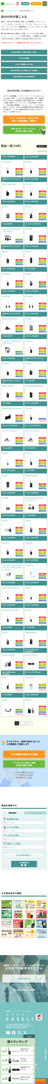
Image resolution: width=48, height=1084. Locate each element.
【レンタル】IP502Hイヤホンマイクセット (11, 342)
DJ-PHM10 (29, 565)
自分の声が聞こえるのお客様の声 (24, 77)
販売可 (19, 169)
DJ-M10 (28, 587)
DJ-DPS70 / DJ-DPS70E (10, 610)
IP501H (4, 632)
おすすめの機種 (24, 58)
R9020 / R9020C (31, 655)
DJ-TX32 (5, 206)
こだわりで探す (11, 11)
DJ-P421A (28, 296)
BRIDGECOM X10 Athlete (34, 386)
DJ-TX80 (28, 318)
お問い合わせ (36, 4)
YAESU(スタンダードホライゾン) (11, 180)
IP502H (28, 520)
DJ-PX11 (28, 251)
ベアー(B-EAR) (30, 380)
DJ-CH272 (5, 543)
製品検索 (25, 4)
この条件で (24, 864)
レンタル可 (19, 239)
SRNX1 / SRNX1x (8, 386)
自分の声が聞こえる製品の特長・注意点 (24, 52)
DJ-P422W (6, 274)
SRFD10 (28, 363)
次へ (29, 723)
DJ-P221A (28, 341)
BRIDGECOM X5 (30, 632)
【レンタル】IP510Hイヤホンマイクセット (11, 230)
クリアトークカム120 (9, 430)
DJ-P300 (28, 610)
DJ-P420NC (6, 162)
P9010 (4, 677)
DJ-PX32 (28, 206)
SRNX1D (5, 251)
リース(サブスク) (13, 36)
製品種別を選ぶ (13, 819)
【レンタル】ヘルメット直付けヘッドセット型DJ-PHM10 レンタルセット (12, 567)
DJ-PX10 (5, 475)
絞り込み (41, 146)
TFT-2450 (28, 229)
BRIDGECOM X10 (31, 475)
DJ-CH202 (29, 543)
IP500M (5, 700)
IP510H (28, 274)
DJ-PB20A (5, 363)
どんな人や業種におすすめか (24, 64)
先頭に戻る (45, 1055)
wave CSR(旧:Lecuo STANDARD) (32, 650)
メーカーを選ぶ (13, 827)
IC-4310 (28, 453)
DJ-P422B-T (6, 296)
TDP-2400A (29, 677)
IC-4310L (5, 453)
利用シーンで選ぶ (14, 843)
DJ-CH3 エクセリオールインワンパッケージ (35, 499)
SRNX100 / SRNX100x (10, 318)
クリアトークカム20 (32, 430)
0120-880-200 (24, 989)
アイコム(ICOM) (7, 224)
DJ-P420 (28, 162)
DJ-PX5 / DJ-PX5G (8, 655)
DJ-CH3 (4, 520)
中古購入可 (42, 714)
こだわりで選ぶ (13, 835)
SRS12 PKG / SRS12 (9, 184)
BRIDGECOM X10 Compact (11, 408)
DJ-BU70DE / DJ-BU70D (10, 587)
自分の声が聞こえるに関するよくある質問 (24, 70)
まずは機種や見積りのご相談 (24, 754)
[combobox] (24, 822)
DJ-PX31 (28, 700)
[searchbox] (24, 822)
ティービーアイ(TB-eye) (33, 224)
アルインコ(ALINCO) (8, 156)
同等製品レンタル (19, 171)
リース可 (19, 174)
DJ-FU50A (29, 408)
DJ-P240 (5, 498)
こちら (31, 772)
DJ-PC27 (28, 184)
